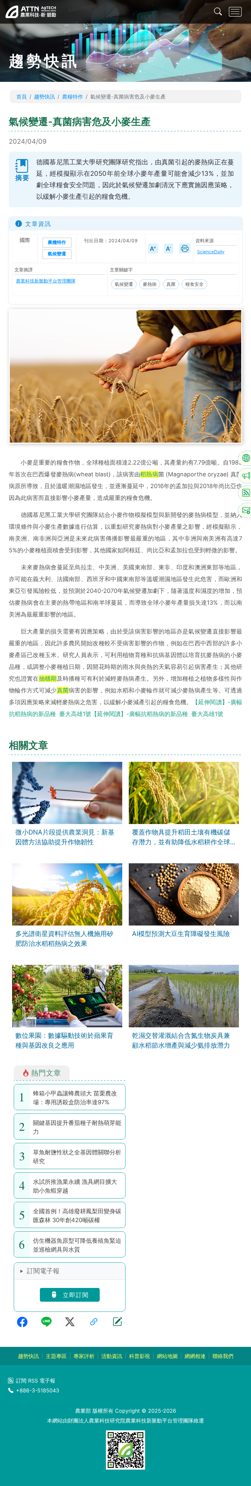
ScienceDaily (211, 251)
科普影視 (139, 1356)
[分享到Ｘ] (70, 1322)
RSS (33, 1380)
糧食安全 (194, 284)
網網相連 (195, 1356)
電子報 (47, 1380)
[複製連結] (94, 1322)
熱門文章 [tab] (46, 1072)
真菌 (171, 284)
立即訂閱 (74, 1295)
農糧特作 (72, 96)
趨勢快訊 (44, 96)
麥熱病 (150, 284)
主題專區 (56, 1356)
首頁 (21, 96)
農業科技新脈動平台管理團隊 (45, 281)
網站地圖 (167, 1356)
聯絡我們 (222, 1356)
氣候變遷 (57, 253)
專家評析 (84, 1356)
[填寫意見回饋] (117, 1322)
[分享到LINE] (46, 1322)
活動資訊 (111, 1356)
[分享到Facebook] (22, 1322)
